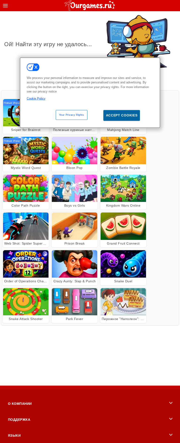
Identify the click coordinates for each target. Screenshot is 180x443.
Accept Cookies (122, 115)
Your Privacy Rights (71, 114)
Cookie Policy (36, 98)
